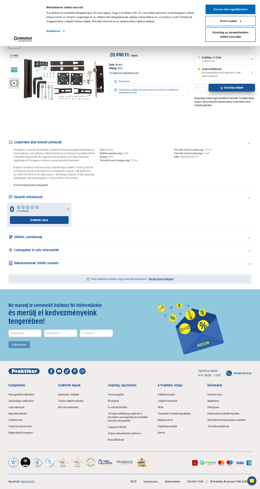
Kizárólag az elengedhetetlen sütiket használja (230, 34)
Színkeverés (15, 420)
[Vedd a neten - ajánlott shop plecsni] (106, 462)
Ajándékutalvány (17, 413)
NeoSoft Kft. (28, 481)
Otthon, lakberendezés (71, 400)
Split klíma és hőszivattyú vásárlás (226, 420)
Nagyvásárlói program (20, 432)
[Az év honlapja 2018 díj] (37, 462)
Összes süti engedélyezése (230, 9)
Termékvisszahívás (218, 426)
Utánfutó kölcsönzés (20, 426)
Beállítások (53, 30)
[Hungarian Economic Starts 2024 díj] (13, 462)
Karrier (161, 432)
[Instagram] (82, 371)
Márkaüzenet (165, 420)
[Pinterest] (74, 371)
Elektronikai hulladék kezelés (223, 413)
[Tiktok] (67, 371)
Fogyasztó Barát (117, 427)
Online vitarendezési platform (124, 433)
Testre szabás (228, 20)
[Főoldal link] (24, 371)
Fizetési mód (214, 394)
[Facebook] (51, 371)
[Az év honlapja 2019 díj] (49, 462)
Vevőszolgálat (116, 394)
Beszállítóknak (116, 439)
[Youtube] (59, 371)
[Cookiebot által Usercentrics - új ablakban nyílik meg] (22, 39)
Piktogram (213, 407)
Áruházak (113, 400)
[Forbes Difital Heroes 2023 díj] (25, 462)
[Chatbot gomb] (251, 480)
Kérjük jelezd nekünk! (161, 279)
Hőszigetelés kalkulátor (21, 394)
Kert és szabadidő (68, 407)
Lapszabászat (16, 407)
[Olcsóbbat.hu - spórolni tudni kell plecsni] (125, 462)
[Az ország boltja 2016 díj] (63, 462)
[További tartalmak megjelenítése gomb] (15, 121)
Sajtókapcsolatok (167, 426)
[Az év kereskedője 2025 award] (142, 462)
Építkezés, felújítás (68, 394)
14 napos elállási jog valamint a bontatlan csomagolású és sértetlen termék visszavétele (128, 417)
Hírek (160, 407)
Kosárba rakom (233, 88)
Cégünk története (167, 400)
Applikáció (213, 400)
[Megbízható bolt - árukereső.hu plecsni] (91, 462)
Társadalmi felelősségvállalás (174, 413)
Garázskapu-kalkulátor (21, 400)
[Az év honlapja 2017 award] (77, 462)
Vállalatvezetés (166, 394)
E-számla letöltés (117, 407)
